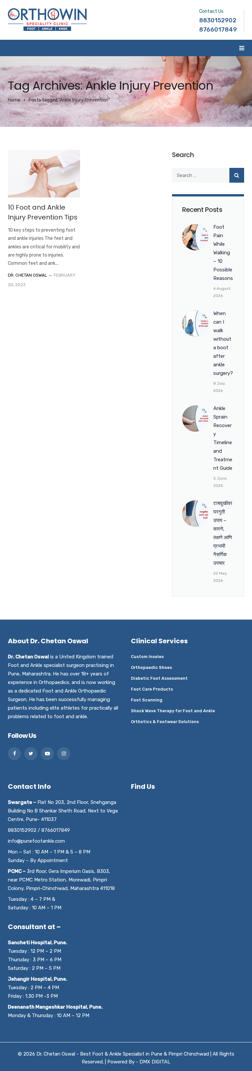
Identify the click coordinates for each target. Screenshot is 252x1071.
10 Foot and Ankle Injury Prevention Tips (42, 212)
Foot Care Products (152, 689)
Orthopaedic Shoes (151, 667)
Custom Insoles (147, 656)
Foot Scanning (146, 699)
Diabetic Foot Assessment (159, 678)
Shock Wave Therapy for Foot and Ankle (173, 710)
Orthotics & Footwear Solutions (165, 721)
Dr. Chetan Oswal (27, 275)
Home (14, 100)
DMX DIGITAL (154, 1062)
